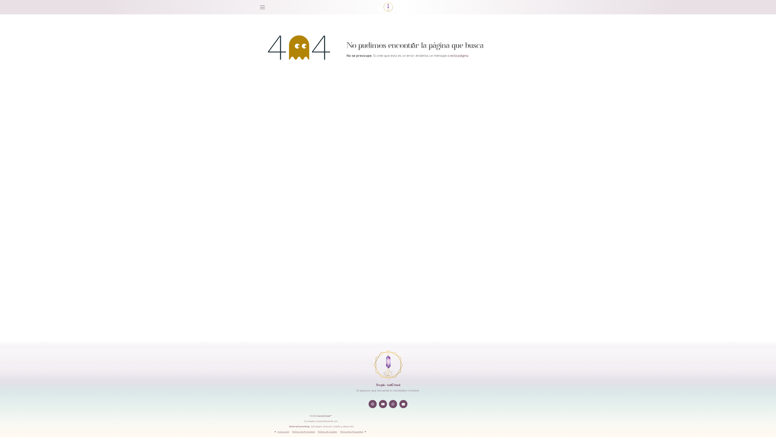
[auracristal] (403, 404)
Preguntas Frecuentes (351, 431)
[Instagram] (373, 404)
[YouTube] (383, 404)
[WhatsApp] (393, 404)
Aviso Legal (283, 431)
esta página (459, 56)
